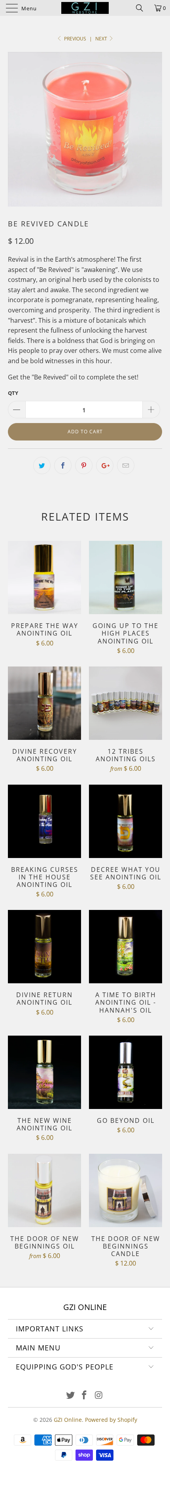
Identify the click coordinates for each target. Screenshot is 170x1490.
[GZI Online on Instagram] (99, 1395)
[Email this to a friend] (125, 465)
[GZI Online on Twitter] (70, 1395)
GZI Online (68, 1419)
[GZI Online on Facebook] (85, 1395)
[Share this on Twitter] (42, 465)
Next (101, 38)
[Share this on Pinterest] (84, 465)
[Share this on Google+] (104, 465)
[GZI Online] (85, 8)
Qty (13, 392)
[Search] (142, 7)
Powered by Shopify (111, 1419)
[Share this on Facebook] (63, 465)
